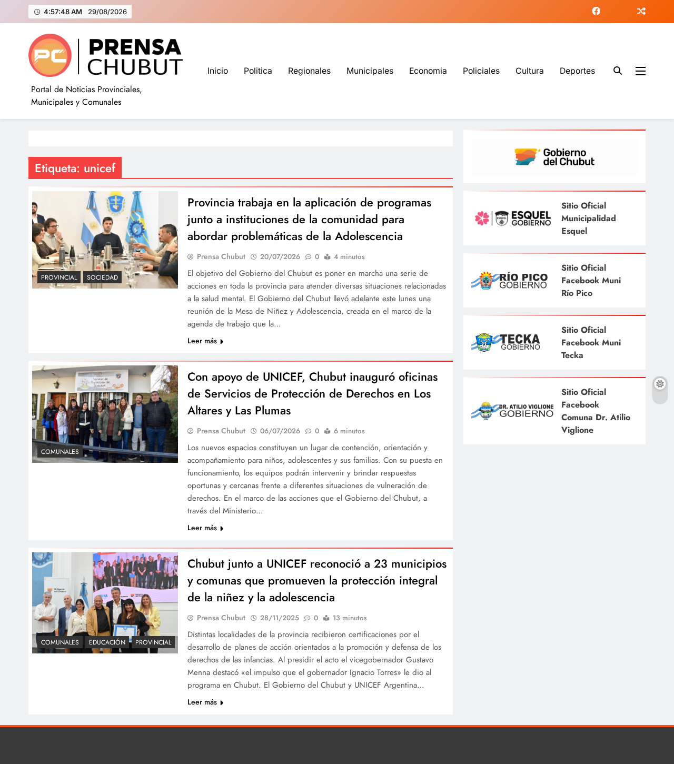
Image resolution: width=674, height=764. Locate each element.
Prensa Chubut (221, 256)
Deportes (577, 71)
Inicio (217, 71)
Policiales (481, 71)
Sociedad (102, 277)
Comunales (60, 452)
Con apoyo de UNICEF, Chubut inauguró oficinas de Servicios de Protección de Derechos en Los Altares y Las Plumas (312, 393)
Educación (107, 642)
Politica (258, 71)
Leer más (202, 340)
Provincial (59, 277)
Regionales (309, 71)
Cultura (530, 71)
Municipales (369, 71)
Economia (428, 71)
